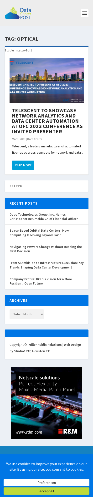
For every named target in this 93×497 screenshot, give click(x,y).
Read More (23, 165)
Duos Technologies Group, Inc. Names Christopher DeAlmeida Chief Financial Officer (44, 216)
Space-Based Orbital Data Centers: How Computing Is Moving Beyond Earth (39, 232)
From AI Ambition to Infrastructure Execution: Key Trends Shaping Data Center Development (47, 265)
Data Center (34, 139)
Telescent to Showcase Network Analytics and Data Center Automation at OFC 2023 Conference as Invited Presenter (47, 121)
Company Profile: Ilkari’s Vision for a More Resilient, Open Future (41, 281)
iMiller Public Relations (45, 344)
